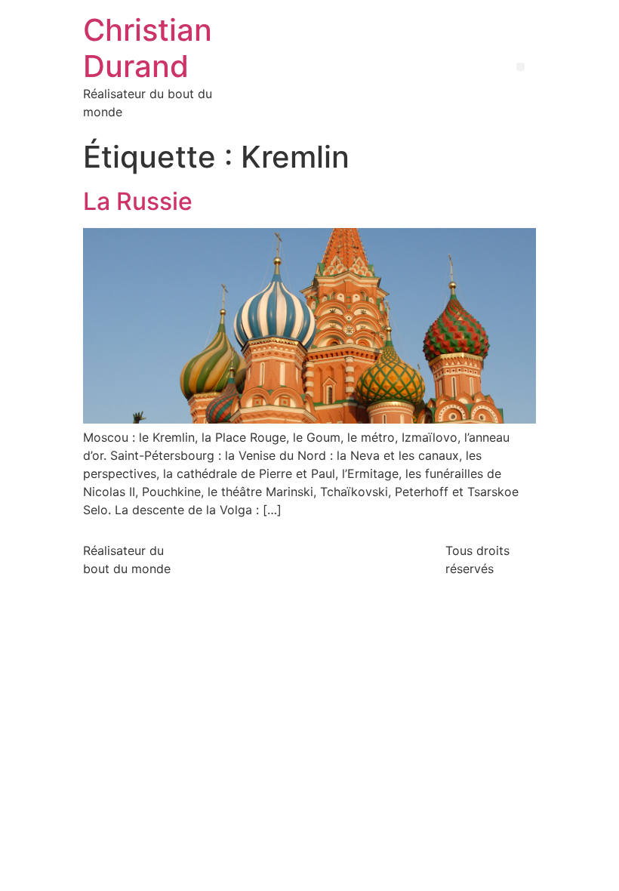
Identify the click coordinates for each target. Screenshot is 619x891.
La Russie (137, 201)
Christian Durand (147, 48)
